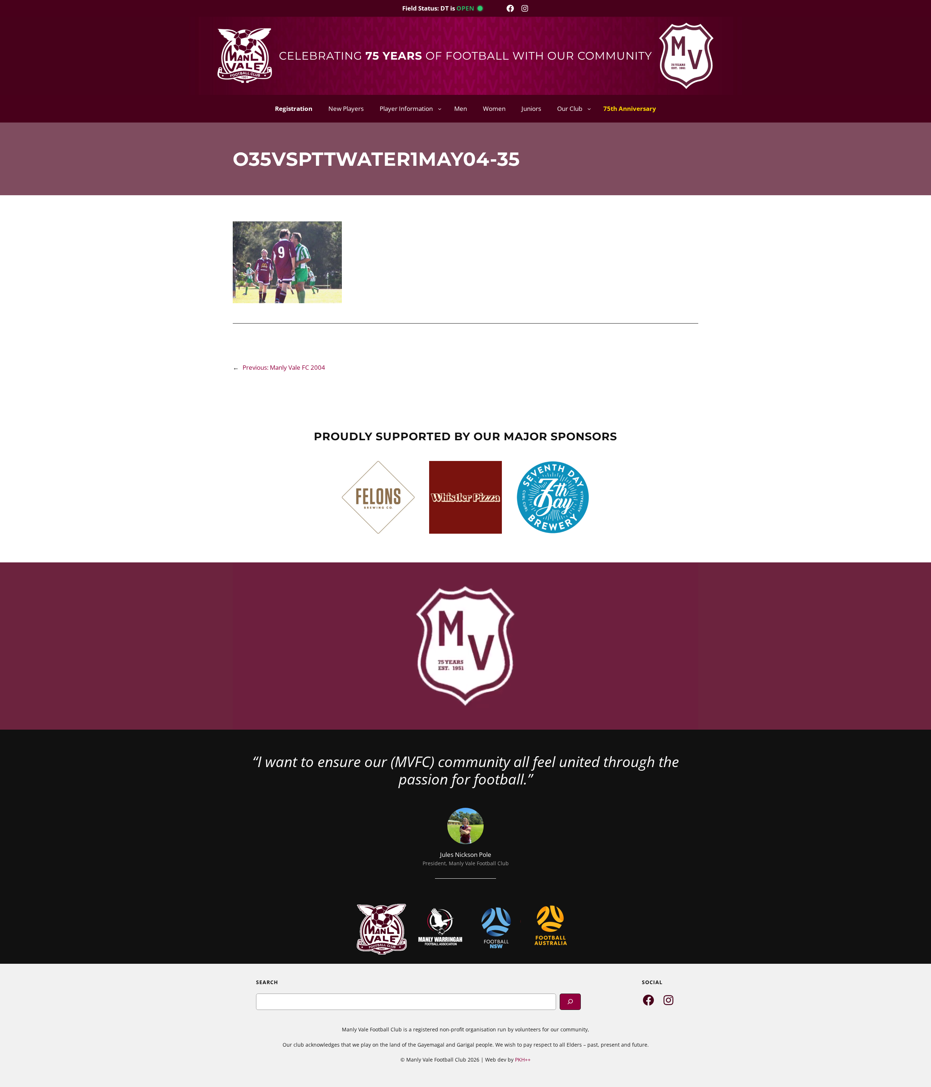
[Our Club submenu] (589, 109)
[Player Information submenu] (439, 109)
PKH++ (523, 1059)
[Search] (570, 1002)
